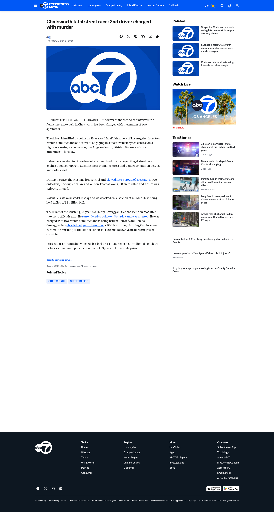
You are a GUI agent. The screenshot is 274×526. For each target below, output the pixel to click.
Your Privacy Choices (57, 501)
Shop (172, 468)
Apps (172, 452)
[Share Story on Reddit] (135, 36)
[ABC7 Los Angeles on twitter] (45, 489)
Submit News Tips (226, 447)
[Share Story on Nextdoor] (143, 36)
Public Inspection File (159, 501)
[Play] (204, 107)
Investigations (177, 462)
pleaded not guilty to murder (85, 225)
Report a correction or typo (59, 259)
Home (84, 447)
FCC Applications (178, 501)
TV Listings (222, 452)
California (174, 5)
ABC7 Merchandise (227, 478)
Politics (85, 468)
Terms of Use (123, 501)
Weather (85, 452)
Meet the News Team (228, 462)
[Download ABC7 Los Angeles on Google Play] (231, 488)
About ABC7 (224, 457)
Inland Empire (134, 5)
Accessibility (223, 468)
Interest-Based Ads (140, 501)
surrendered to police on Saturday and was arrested (115, 216)
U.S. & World (88, 462)
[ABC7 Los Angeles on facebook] (38, 489)
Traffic (84, 457)
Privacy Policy (40, 501)
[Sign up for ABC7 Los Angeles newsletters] (61, 489)
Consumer (86, 473)
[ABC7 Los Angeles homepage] (54, 5)
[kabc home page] (43, 447)
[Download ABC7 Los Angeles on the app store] (214, 488)
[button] (35, 5)
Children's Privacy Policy (79, 501)
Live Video (175, 447)
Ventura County (155, 5)
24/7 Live (77, 5)
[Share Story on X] (128, 36)
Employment (224, 473)
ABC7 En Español (179, 457)
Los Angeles (94, 5)
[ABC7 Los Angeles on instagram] (53, 489)
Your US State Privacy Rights (104, 501)
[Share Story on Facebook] (121, 36)
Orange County (114, 5)
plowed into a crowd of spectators (128, 179)
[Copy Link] (157, 36)
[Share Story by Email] (150, 36)
